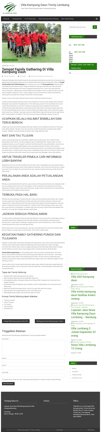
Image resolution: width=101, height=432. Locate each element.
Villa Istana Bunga (67, 19)
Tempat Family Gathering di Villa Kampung (41, 76)
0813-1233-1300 (79, 45)
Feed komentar (76, 375)
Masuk (74, 368)
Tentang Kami (17, 19)
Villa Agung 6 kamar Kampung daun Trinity (49, 321)
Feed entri (75, 371)
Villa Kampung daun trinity (10, 60)
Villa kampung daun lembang (48, 19)
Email (4, 365)
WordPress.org (77, 378)
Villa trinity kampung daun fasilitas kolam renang (83, 295)
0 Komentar (23, 76)
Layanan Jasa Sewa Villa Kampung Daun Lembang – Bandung (83, 313)
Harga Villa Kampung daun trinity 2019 (16, 321)
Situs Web (5, 372)
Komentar (5, 339)
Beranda (6, 19)
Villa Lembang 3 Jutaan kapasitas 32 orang (83, 332)
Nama (4, 358)
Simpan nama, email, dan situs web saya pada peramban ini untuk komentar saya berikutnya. (32, 379)
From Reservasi (30, 19)
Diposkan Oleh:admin (9, 76)
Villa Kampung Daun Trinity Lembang (45, 5)
